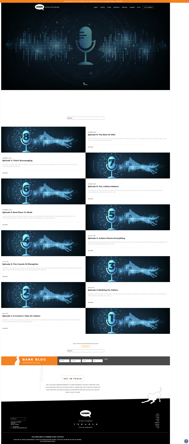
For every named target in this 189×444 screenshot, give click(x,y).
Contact (96, 424)
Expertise (116, 7)
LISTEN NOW (85, 346)
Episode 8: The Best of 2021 (101, 135)
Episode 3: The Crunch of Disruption (20, 264)
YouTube (89, 424)
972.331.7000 (16, 426)
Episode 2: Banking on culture (103, 290)
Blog (138, 7)
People (102, 7)
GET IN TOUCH (73, 379)
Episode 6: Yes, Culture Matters (103, 186)
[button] (186, 441)
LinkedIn (85, 424)
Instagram (78, 424)
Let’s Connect (148, 7)
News (158, 417)
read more (90, 147)
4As (93, 424)
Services (124, 7)
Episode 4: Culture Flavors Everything (106, 238)
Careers (132, 7)
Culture (157, 415)
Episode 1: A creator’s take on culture (21, 316)
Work (109, 7)
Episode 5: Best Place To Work (17, 212)
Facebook (74, 424)
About (96, 7)
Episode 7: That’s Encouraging (17, 161)
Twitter (82, 424)
